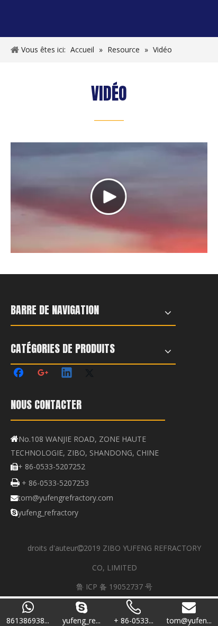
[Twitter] (91, 373)
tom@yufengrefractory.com (65, 498)
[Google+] (43, 373)
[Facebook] (19, 373)
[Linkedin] (67, 373)
